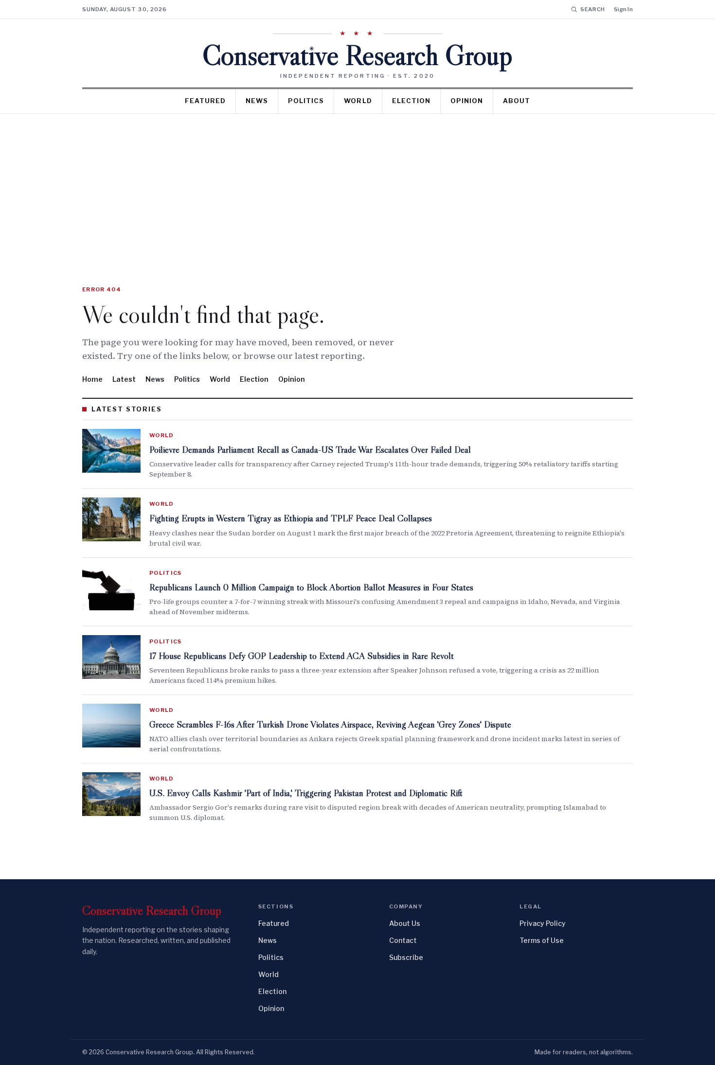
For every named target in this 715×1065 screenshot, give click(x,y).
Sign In (623, 9)
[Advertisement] (357, 187)
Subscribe (406, 957)
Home (92, 379)
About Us (404, 923)
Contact (403, 940)
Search (592, 9)
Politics (306, 101)
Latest (124, 379)
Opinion (466, 101)
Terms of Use (541, 940)
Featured (205, 101)
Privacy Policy (542, 923)
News (257, 101)
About (516, 101)
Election (411, 101)
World (358, 101)
